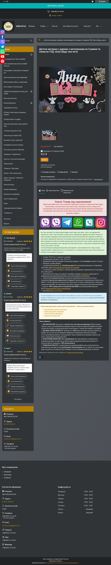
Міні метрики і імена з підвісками (15, 82)
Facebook (7, 478)
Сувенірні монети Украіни (13, 208)
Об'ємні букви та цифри (12, 119)
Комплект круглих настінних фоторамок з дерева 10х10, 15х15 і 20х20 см (19, 257)
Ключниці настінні (10, 98)
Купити (44, 160)
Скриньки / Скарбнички (12, 154)
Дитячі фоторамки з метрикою (54, 311)
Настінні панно (9, 184)
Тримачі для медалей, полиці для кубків (16, 92)
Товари (42, 26)
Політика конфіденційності (70, 563)
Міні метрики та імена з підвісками (55, 309)
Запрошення (8, 164)
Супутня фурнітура (10, 199)
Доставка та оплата (70, 26)
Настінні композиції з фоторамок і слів (16, 125)
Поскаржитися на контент (53, 563)
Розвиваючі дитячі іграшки (13, 145)
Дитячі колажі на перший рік (53, 313)
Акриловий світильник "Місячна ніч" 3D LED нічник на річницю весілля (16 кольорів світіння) (18, 307)
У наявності (8, 213)
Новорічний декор (10, 189)
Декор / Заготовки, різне (12, 173)
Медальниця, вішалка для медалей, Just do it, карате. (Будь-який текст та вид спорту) (18, 367)
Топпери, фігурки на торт (12, 131)
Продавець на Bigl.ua (55, 561)
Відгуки (6, 223)
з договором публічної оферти (75, 352)
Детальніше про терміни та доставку (66, 267)
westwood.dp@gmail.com (13, 439)
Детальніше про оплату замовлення (57, 288)
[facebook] (40, 357)
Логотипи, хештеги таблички (14, 150)
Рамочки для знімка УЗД (13, 135)
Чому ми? (87, 26)
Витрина (32, 26)
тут (53, 291)
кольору (85, 274)
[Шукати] (31, 40)
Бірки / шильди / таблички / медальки (14, 179)
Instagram (7, 472)
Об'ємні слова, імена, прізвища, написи (15, 113)
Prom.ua (65, 559)
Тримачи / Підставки (11, 168)
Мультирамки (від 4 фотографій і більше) (15, 65)
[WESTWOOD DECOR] (8, 26)
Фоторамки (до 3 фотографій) (14, 59)
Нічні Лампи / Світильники (13, 87)
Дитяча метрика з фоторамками (15, 77)
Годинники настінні (10, 108)
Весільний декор (10, 103)
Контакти (7, 219)
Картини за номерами (11, 194)
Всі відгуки (17, 399)
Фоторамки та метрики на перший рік (16, 72)
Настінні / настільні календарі (14, 159)
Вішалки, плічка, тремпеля (13, 140)
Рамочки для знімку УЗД (52, 315)
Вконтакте (7, 475)
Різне (6, 203)
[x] (42, 357)
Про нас (55, 26)
